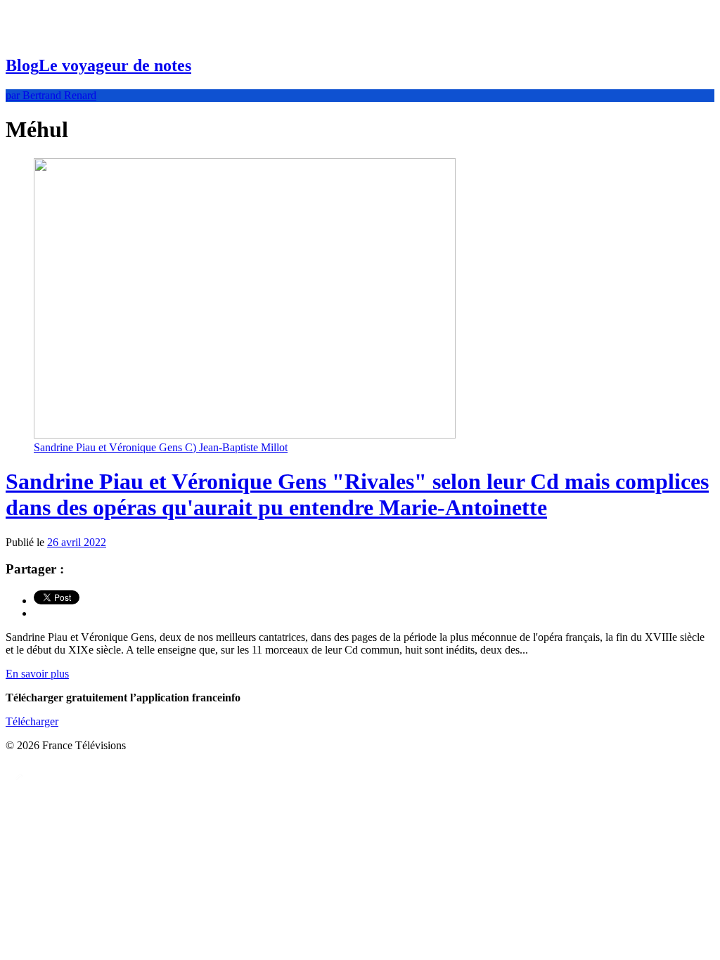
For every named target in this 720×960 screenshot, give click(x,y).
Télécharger (32, 721)
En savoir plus (37, 674)
